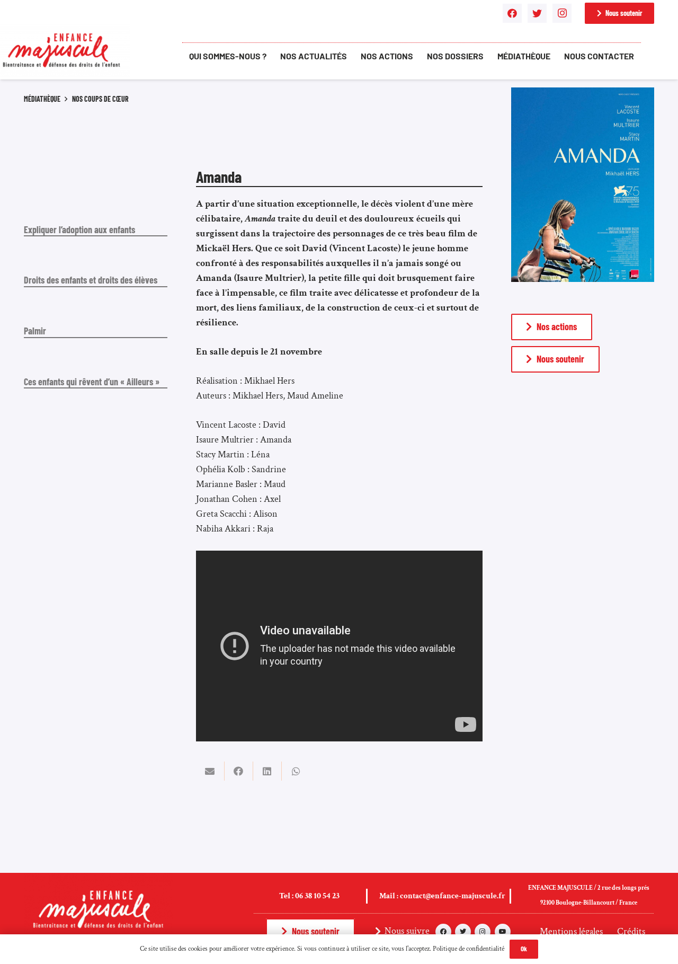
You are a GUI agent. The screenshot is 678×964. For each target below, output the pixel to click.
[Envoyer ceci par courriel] (210, 771)
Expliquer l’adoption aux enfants (79, 229)
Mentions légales (571, 931)
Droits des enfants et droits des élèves (90, 280)
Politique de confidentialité (468, 948)
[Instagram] (562, 13)
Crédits (631, 931)
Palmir (35, 331)
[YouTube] (503, 932)
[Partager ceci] (239, 771)
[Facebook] (512, 13)
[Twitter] (537, 13)
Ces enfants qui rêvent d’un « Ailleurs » (91, 381)
